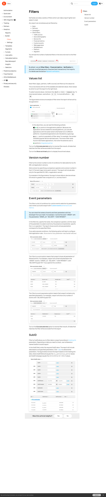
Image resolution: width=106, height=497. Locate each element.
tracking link (72, 340)
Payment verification (52, 71)
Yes (58, 416)
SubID (86, 25)
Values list (87, 14)
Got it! (97, 495)
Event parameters (90, 21)
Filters (85, 11)
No (68, 416)
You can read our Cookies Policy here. (44, 495)
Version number (89, 18)
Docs (9, 3)
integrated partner (47, 143)
